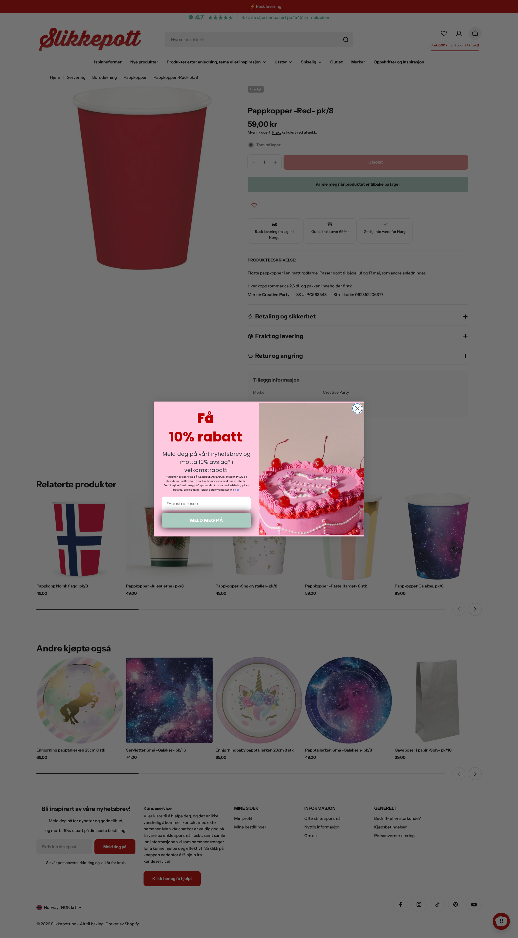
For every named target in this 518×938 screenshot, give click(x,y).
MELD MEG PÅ (206, 520)
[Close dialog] (357, 408)
